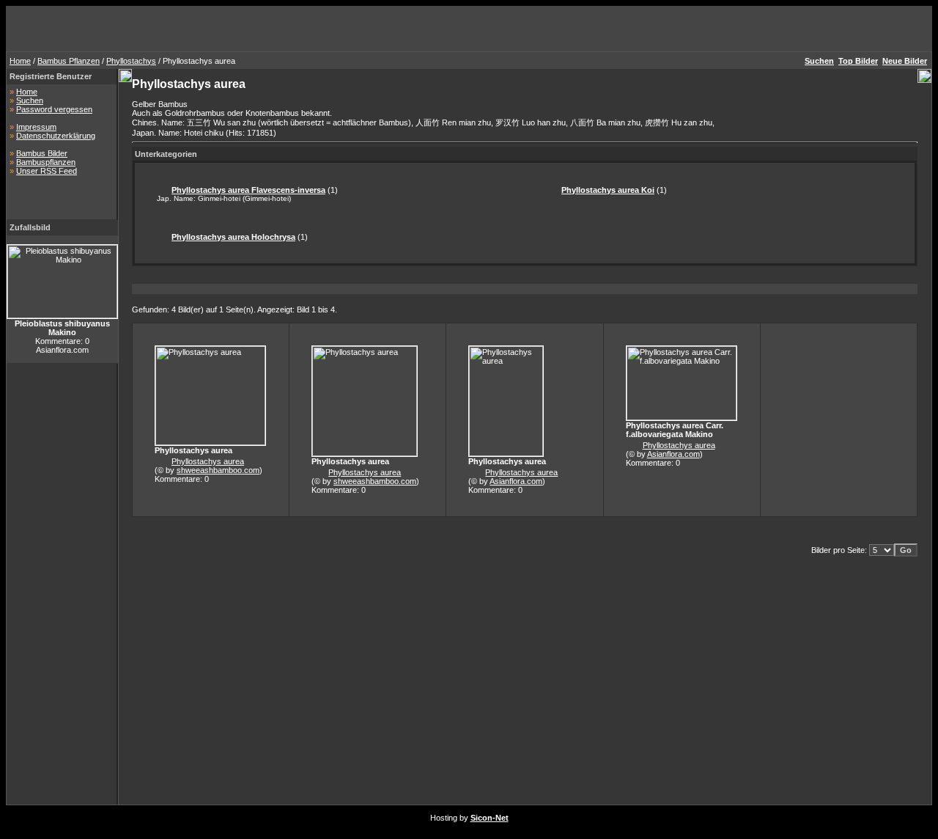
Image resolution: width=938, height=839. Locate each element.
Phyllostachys (131, 60)
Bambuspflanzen (45, 162)
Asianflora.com (516, 481)
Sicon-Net (489, 817)
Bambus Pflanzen (68, 60)
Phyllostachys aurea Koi (607, 190)
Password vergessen (54, 109)
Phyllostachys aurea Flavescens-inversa (248, 190)
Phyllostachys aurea (207, 461)
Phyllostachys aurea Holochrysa (233, 236)
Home (20, 60)
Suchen (29, 100)
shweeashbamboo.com (218, 470)
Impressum (36, 126)
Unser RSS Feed (46, 170)
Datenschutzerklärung (55, 135)
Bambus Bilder (41, 153)
